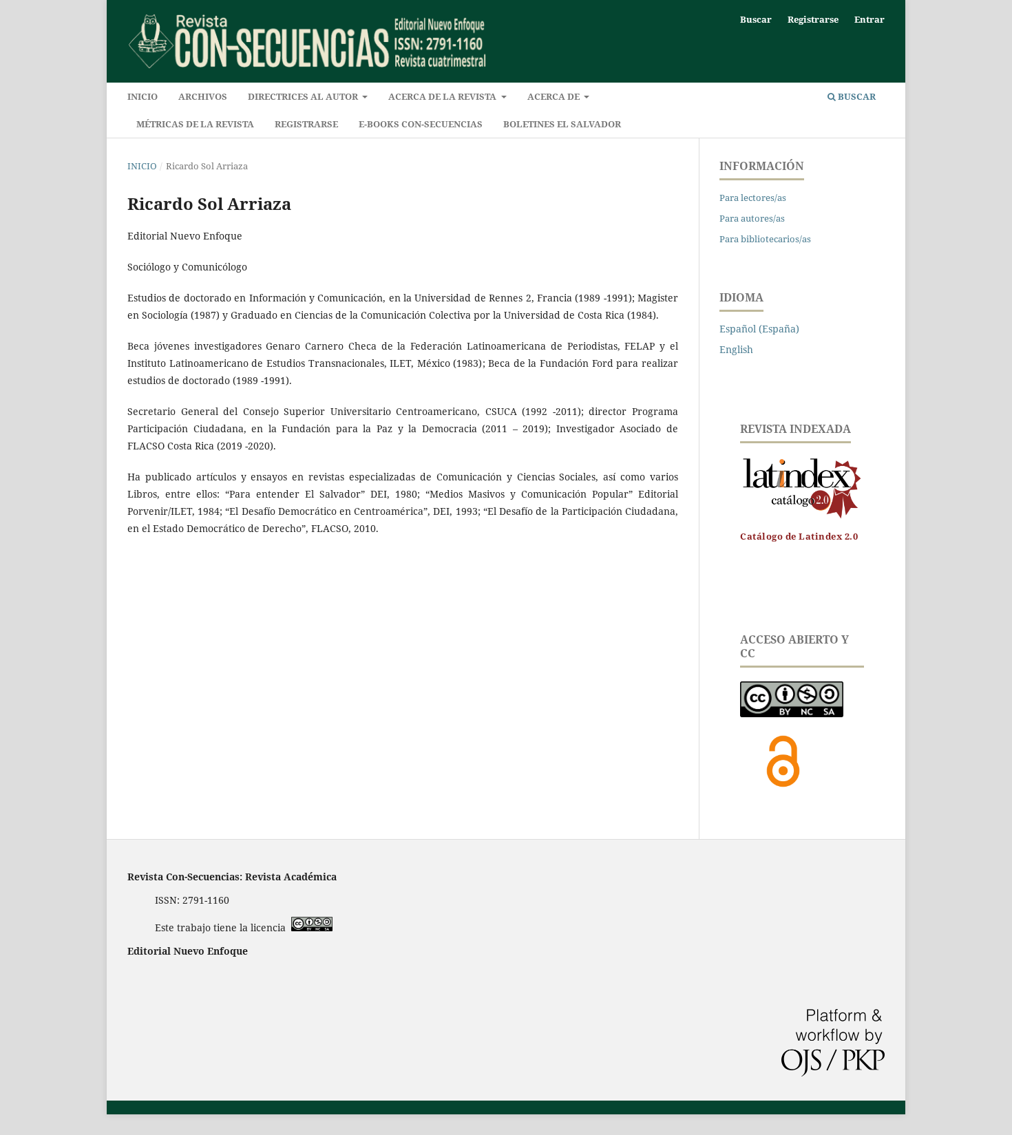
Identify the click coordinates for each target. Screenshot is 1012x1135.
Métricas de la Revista (195, 124)
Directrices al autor (304, 96)
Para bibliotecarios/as (765, 239)
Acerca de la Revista (443, 96)
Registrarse (306, 124)
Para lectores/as (752, 197)
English (736, 349)
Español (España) (759, 328)
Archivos (202, 96)
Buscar (856, 96)
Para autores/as (752, 218)
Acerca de (554, 96)
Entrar (869, 19)
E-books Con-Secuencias (421, 124)
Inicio (142, 96)
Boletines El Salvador (562, 124)
